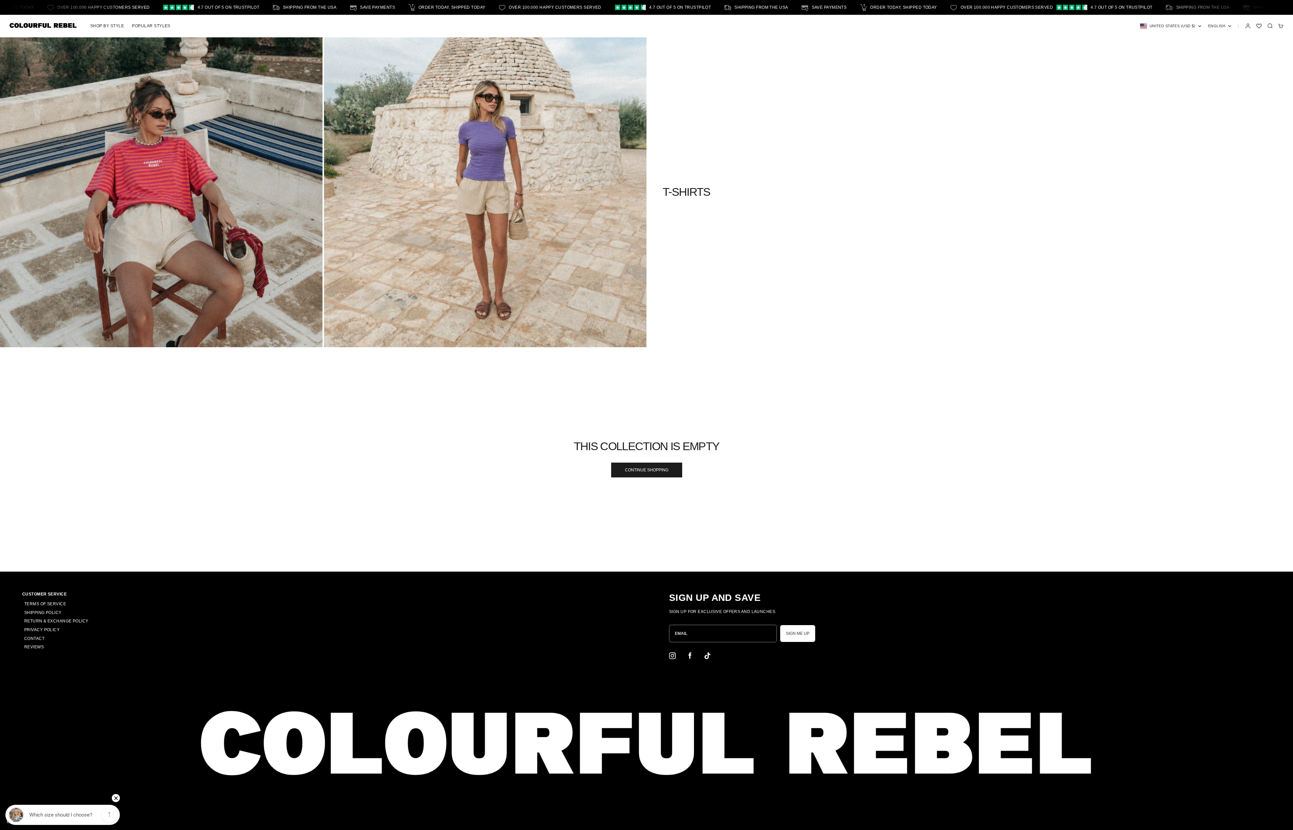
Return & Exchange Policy (56, 621)
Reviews (34, 647)
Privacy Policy (42, 629)
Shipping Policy (43, 612)
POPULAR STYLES (151, 26)
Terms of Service (45, 604)
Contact (34, 638)
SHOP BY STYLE (107, 26)
